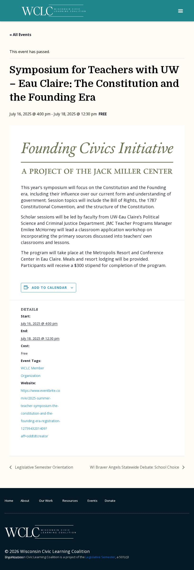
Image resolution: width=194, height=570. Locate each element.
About (25, 500)
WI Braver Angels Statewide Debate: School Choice (135, 467)
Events (92, 500)
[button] (180, 11)
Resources (70, 500)
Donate (110, 500)
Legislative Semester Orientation (43, 467)
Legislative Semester (100, 557)
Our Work (46, 500)
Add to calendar (49, 287)
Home (9, 500)
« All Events (20, 34)
